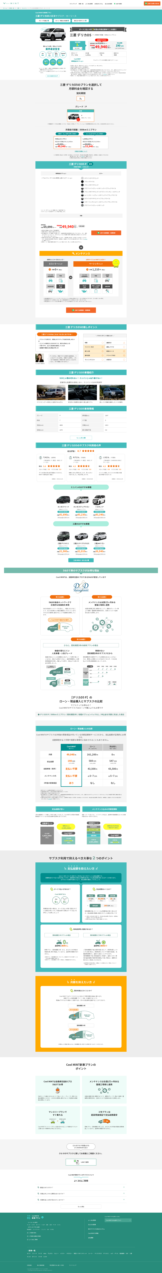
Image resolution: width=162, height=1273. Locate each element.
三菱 (18, 8)
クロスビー (69, 1253)
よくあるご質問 (33, 1239)
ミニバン (24, 8)
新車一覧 (11, 8)
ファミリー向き (89, 347)
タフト (29, 1253)
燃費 (86, 343)
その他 (51, 1229)
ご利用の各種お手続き (35, 1236)
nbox (44, 1253)
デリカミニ (106, 1253)
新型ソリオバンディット (80, 1253)
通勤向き (108, 343)
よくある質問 (89, 4)
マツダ (54, 1225)
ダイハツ (38, 1225)
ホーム (5, 8)
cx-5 (112, 1253)
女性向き (108, 360)
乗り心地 (87, 351)
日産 (47, 1225)
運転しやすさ (110, 347)
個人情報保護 (40, 1265)
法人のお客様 (108, 4)
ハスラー (62, 1253)
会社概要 (90, 1238)
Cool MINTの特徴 (93, 1233)
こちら (104, 74)
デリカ (116, 1253)
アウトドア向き (110, 355)
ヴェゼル (50, 1253)
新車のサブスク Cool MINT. (42, 1269)
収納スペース (110, 351)
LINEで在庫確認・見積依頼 (107, 233)
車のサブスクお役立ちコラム (96, 1229)
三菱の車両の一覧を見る (80, 560)
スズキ (33, 1225)
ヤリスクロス (98, 1253)
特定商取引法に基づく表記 (57, 1265)
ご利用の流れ (32, 1233)
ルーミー (90, 1253)
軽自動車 (29, 1229)
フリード (34, 1253)
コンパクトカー (36, 1229)
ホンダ (28, 1225)
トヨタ (43, 1225)
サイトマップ (72, 1265)
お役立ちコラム (99, 4)
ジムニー (56, 1253)
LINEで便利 (119, 4)
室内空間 (87, 355)
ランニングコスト (90, 360)
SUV (48, 1229)
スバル (58, 1225)
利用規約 (29, 1265)
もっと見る (81, 1206)
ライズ (40, 1253)
